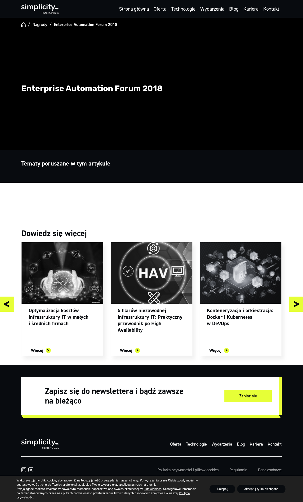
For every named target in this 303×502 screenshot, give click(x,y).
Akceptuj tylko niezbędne (261, 489)
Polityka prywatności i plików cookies (188, 469)
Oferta (160, 9)
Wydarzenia (212, 9)
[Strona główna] (23, 24)
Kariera (250, 9)
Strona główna (134, 9)
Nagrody (39, 24)
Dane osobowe (270, 469)
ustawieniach (152, 489)
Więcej (37, 350)
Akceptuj (222, 489)
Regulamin (238, 469)
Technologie (183, 9)
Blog (234, 9)
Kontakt (271, 9)
